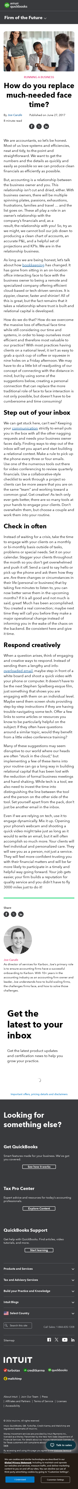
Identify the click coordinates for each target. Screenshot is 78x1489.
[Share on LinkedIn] (46, 126)
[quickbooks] (15, 5)
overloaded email (18, 671)
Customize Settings (55, 1480)
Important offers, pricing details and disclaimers (39, 1094)
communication (25, 428)
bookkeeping (33, 265)
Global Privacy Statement (18, 1462)
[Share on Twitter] (39, 126)
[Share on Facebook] (31, 126)
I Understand (20, 1479)
